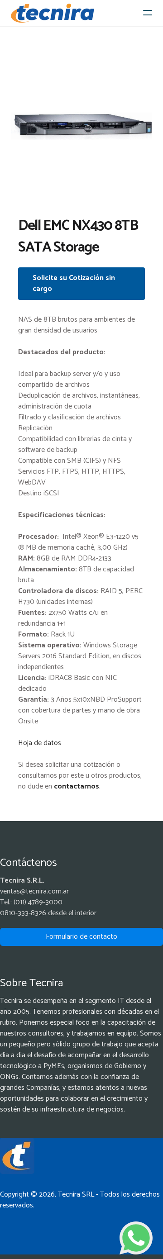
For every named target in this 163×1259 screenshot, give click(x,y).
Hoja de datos (39, 743)
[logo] (52, 13)
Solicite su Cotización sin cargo (74, 283)
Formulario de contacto (81, 937)
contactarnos (76, 786)
